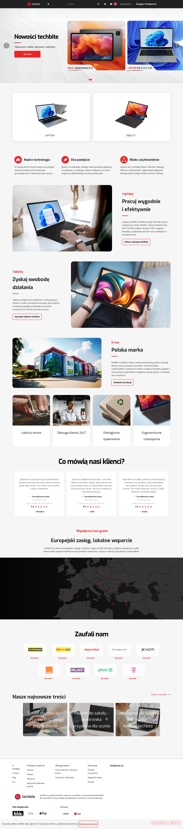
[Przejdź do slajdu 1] (90, 79)
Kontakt (91, 782)
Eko (13, 782)
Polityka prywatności (88, 824)
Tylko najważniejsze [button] (159, 823)
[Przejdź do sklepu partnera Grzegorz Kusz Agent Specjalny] (35, 649)
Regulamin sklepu (95, 777)
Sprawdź (27, 54)
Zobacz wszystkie (159, 694)
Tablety (30, 774)
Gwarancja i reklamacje (64, 777)
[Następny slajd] (177, 46)
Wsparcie (31, 779)
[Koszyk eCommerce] (105, 4)
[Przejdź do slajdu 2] (93, 79)
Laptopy (30, 770)
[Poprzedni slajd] (6, 46)
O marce (15, 773)
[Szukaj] (98, 4)
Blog (14, 777)
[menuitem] (48, 4)
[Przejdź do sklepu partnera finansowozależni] (63, 649)
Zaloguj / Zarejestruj (146, 4)
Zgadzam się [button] (174, 823)
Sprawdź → (35, 658)
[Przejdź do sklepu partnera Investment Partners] (91, 649)
